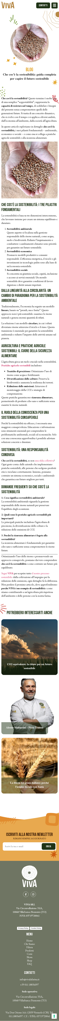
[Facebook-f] (26, 894)
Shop (29, 960)
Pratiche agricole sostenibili (15, 365)
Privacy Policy (23, 928)
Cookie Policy (36, 928)
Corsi (29, 953)
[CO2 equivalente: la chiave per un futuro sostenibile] (29, 674)
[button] (54, 5)
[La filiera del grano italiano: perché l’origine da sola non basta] (29, 792)
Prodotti (29, 950)
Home (29, 940)
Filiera (29, 947)
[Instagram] (33, 894)
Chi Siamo (29, 943)
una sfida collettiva (44, 460)
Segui (7, 573)
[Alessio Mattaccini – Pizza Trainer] (29, 733)
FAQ (29, 963)
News (29, 957)
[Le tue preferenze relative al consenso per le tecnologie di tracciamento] (54, 1016)
